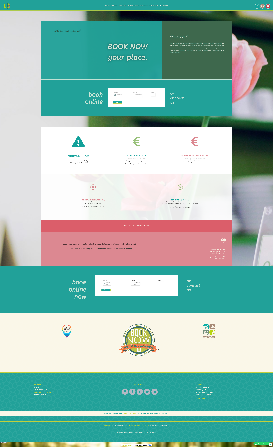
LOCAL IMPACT (155, 413)
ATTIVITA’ (123, 5)
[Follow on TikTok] (140, 392)
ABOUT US (107, 413)
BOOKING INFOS (130, 413)
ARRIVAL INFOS (143, 413)
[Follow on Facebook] (257, 6)
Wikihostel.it (107, 425)
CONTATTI (144, 5)
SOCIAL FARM (133, 5)
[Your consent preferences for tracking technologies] (270, 444)
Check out (135, 92)
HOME (107, 5)
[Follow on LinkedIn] (154, 392)
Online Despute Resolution (143, 425)
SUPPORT (165, 413)
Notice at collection (127, 445)
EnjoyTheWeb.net (131, 425)
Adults (152, 92)
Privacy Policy (4, 442)
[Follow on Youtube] (268, 6)
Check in (116, 92)
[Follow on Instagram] (262, 6)
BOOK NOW (154, 5)
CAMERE (114, 5)
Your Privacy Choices (141, 445)
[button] (262, 443)
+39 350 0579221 (43, 392)
